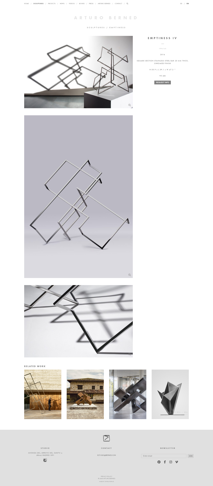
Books (82, 3)
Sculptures (38, 3)
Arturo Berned (104, 3)
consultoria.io (109, 481)
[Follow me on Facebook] (164, 462)
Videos (72, 3)
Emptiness (117, 27)
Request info (162, 82)
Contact (118, 3)
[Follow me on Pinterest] (159, 462)
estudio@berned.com (106, 455)
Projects (51, 3)
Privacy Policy (106, 476)
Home (26, 3)
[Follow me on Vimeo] (176, 462)
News (62, 3)
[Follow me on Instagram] (170, 462)
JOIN (190, 456)
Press (91, 3)
